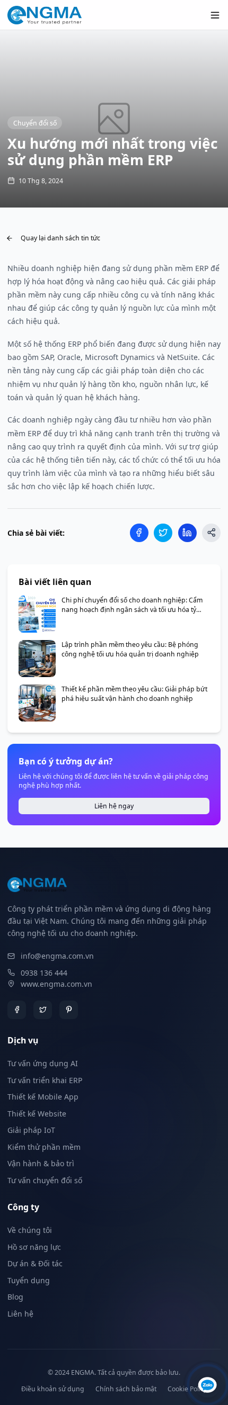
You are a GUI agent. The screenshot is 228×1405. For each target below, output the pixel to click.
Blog (15, 1297)
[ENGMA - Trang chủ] (44, 15)
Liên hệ (20, 1314)
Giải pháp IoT (31, 1130)
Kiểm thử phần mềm (44, 1147)
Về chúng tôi (29, 1230)
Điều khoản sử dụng (52, 1388)
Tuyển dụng (28, 1280)
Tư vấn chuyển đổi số (44, 1180)
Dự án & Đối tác (35, 1263)
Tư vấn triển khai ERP (44, 1080)
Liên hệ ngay (114, 805)
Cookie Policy (187, 1388)
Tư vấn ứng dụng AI (42, 1063)
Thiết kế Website (36, 1114)
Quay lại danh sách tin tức (60, 237)
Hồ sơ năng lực (34, 1247)
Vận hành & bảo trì (40, 1163)
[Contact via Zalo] (208, 1385)
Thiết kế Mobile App (42, 1097)
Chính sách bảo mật (125, 1388)
